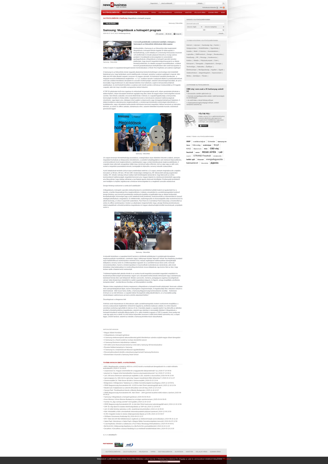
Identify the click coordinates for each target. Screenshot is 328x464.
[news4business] (114, 5)
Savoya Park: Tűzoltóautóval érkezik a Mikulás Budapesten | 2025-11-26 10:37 (131, 390)
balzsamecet (192, 163)
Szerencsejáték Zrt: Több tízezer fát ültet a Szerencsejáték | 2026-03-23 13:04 (131, 380)
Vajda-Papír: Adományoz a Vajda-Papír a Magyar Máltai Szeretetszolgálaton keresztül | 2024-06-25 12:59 (140, 421)
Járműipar (196, 76)
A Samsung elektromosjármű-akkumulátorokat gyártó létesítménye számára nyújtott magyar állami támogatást (142, 337)
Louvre (188, 156)
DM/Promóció (200, 54)
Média (189, 76)
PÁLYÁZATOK (144, 12)
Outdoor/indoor (192, 73)
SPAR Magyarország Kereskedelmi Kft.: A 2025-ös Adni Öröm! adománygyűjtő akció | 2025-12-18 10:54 (140, 385)
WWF (188, 141)
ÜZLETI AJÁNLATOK (129, 12)
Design (209, 54)
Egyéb (221, 70)
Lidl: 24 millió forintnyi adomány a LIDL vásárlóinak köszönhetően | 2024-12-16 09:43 (134, 409)
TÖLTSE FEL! (204, 114)
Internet (189, 45)
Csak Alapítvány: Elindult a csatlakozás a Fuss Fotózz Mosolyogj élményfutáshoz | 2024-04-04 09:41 (139, 424)
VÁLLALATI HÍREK (200, 12)
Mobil (196, 51)
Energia (218, 64)
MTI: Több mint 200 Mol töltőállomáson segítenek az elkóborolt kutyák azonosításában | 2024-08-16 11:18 (141, 419)
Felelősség (123, 18)
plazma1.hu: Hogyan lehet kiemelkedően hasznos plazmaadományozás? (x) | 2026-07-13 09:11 (137, 373)
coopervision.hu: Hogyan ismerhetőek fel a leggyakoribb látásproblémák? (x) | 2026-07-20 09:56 (137, 371)
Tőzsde (204, 76)
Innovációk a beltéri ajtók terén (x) (199, 94)
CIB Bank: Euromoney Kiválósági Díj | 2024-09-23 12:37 (123, 416)
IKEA (205, 149)
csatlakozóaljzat (199, 141)
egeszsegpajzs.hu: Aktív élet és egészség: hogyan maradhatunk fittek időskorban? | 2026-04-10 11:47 (139, 378)
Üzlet (216, 60)
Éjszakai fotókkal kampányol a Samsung (118, 347)
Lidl (220, 152)
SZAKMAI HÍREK (213, 12)
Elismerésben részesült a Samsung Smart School (121, 355)
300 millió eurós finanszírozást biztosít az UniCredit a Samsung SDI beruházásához (133, 345)
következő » (113, 435)
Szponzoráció (217, 73)
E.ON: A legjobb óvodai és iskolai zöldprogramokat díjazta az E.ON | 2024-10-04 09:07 (134, 414)
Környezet (190, 64)
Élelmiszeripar (192, 70)
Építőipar (209, 67)
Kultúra (189, 60)
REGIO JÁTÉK (209, 152)
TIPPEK (153, 12)
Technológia (191, 67)
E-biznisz (202, 51)
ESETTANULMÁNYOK (165, 12)
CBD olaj (214, 148)
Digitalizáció (209, 64)
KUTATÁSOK (178, 12)
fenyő (216, 145)
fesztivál (189, 152)
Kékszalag (196, 145)
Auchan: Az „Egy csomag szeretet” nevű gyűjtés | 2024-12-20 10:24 (127, 402)
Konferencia (212, 57)
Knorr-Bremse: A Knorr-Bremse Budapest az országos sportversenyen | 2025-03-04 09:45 (135, 399)
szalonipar (207, 145)
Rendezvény (218, 54)
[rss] (222, 7)
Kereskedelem (213, 51)
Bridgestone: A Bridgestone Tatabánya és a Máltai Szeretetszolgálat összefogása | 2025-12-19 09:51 (139, 383)
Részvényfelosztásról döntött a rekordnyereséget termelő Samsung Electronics (131, 352)
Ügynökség (214, 48)
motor (198, 152)
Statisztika (200, 67)
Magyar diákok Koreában (113, 333)
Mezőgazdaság (203, 70)
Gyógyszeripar (192, 48)
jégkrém (214, 163)
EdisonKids (179, 23)
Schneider (211, 141)
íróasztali (200, 159)
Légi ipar (197, 45)
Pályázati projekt (206, 60)
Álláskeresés (197, 149)
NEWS (223, 12)
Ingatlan (214, 70)
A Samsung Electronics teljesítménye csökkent (120, 342)
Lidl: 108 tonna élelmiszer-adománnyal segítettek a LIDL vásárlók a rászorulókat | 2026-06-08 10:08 (139, 376)
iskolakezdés (217, 156)
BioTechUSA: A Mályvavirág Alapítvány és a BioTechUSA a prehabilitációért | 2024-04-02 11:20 (137, 426)
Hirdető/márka (203, 48)
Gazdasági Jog (207, 45)
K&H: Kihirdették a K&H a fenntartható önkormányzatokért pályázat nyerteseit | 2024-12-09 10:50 (137, 411)
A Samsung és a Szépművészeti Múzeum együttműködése (124, 350)
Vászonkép (204, 163)
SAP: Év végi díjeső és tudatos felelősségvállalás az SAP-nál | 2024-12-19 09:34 (132, 407)
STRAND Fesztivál (202, 156)
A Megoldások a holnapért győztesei (116, 335)
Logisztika (190, 54)
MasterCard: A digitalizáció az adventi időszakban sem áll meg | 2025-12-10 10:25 (132, 388)
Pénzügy (203, 57)
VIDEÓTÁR (188, 12)
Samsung (172, 23)
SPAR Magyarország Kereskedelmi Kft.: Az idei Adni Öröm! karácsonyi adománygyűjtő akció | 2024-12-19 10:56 (143, 404)
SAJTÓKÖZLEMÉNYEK (111, 12)
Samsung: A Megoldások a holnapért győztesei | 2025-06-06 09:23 (127, 397)
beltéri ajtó (190, 159)
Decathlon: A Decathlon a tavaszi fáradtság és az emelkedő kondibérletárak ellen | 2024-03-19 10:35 (139, 429)
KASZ (188, 149)
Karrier (216, 45)
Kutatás (189, 51)
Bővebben (227, 459)
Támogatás (199, 64)
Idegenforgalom (204, 73)
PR (197, 57)
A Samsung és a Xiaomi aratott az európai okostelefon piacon (125, 340)
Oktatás (196, 60)
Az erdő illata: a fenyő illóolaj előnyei (200, 100)
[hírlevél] (210, 7)
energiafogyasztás (214, 159)
